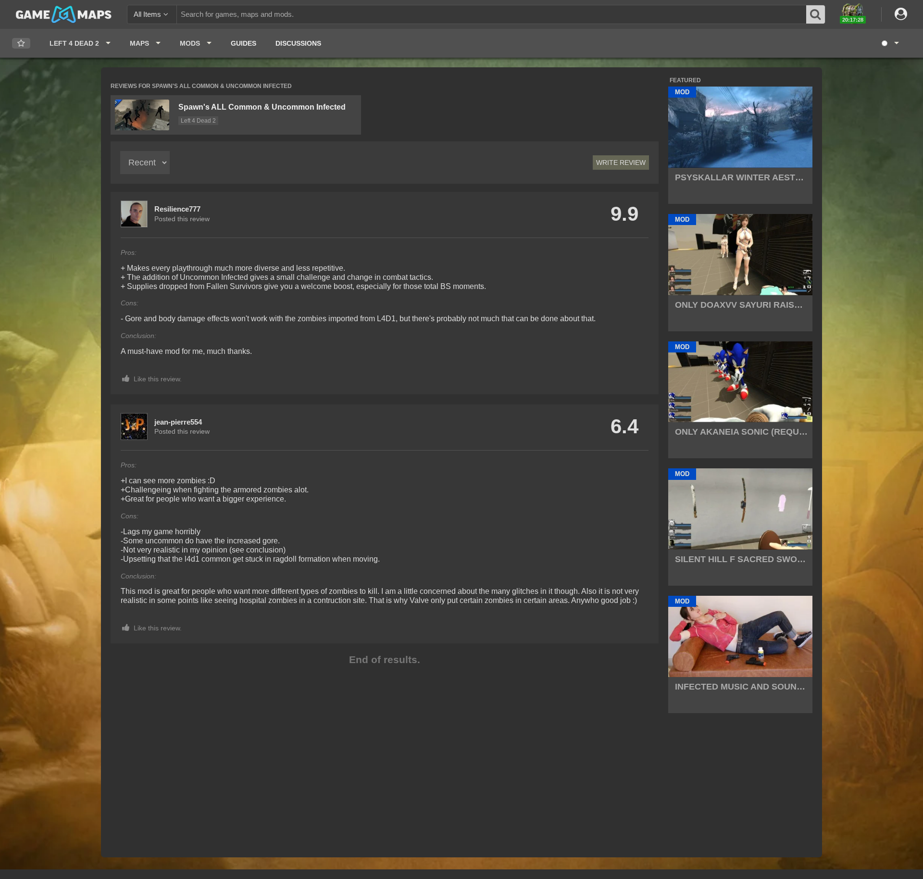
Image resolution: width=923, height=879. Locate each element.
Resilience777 (177, 209)
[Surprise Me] (889, 43)
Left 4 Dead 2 (198, 120)
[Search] (815, 14)
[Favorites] (21, 43)
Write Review (621, 162)
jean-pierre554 (178, 422)
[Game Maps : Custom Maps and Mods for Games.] (63, 14)
